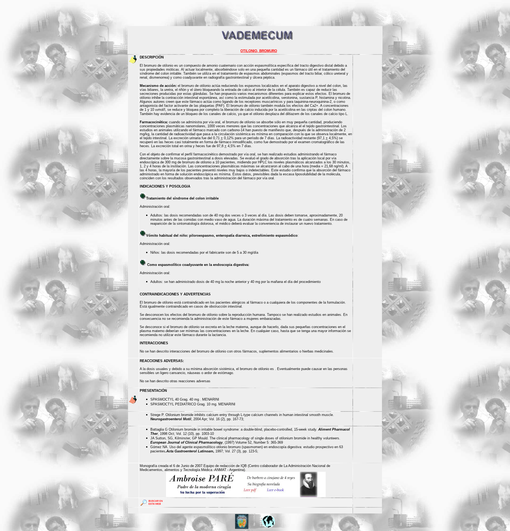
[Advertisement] (99, 14)
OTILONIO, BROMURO (258, 51)
